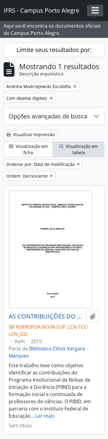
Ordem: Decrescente (27, 176)
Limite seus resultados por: (54, 50)
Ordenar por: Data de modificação (41, 164)
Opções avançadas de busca (48, 116)
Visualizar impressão (33, 134)
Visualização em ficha (31, 149)
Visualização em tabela (81, 149)
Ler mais (45, 416)
